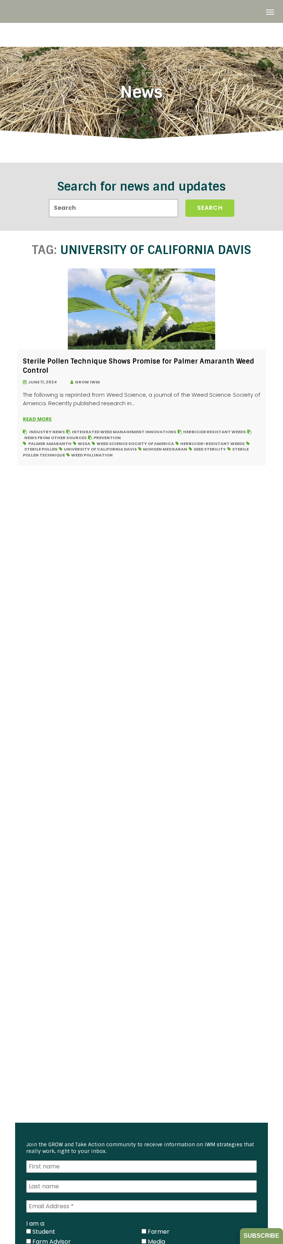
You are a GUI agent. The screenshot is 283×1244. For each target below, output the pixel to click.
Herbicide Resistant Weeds (214, 432)
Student (43, 1231)
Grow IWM (86, 382)
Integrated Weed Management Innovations (124, 432)
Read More (37, 419)
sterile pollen (40, 449)
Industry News (47, 432)
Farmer (158, 1231)
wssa (84, 443)
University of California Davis (100, 449)
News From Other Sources (55, 438)
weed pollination (92, 455)
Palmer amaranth (49, 443)
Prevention (107, 438)
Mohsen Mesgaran (165, 449)
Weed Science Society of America (135, 443)
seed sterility (209, 449)
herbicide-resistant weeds (212, 443)
